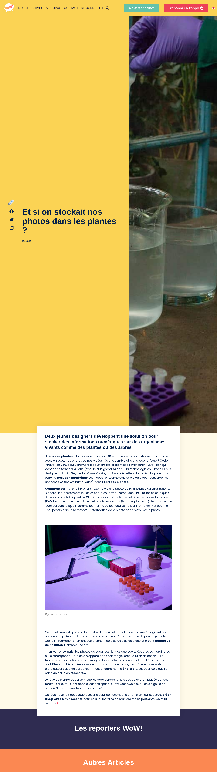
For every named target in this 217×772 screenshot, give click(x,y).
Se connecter (93, 8)
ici (58, 703)
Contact (71, 8)
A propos (53, 8)
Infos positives (30, 8)
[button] (141, 8)
